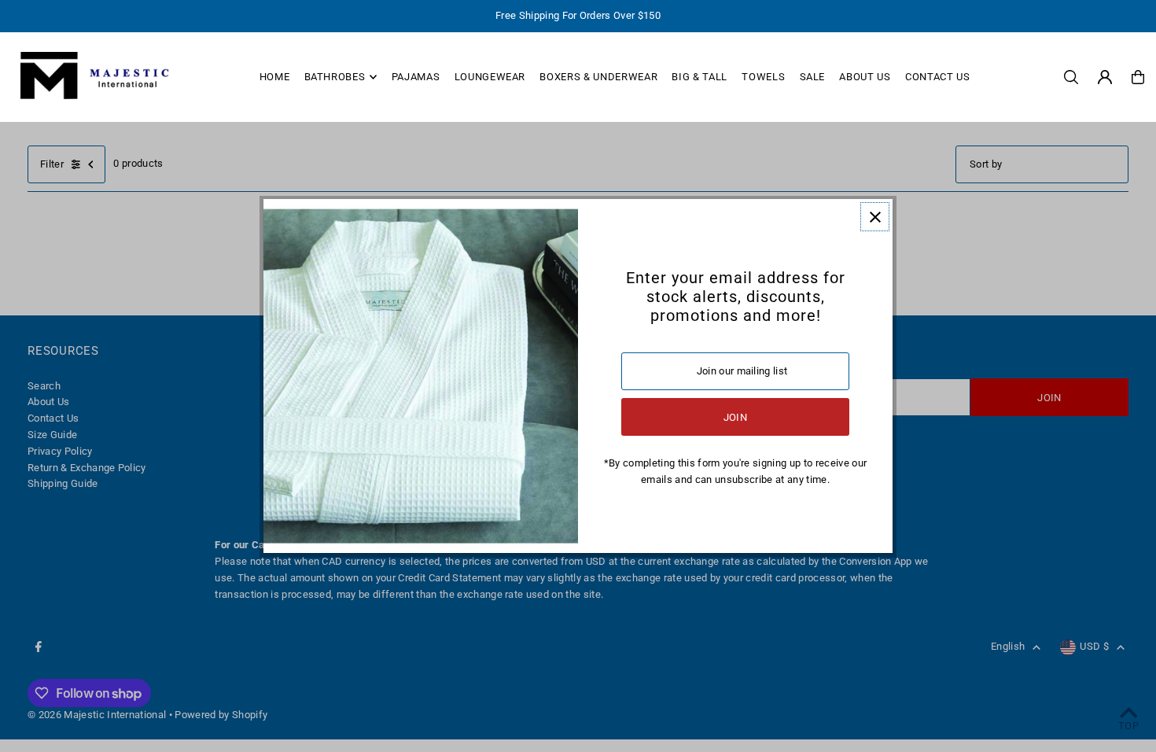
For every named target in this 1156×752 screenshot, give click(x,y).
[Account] (1105, 77)
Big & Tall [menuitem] (699, 77)
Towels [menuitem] (763, 77)
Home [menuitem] (275, 77)
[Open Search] (1071, 77)
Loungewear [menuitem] (490, 77)
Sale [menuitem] (813, 77)
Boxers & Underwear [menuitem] (598, 77)
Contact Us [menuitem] (937, 77)
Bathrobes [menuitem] (335, 77)
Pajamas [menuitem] (416, 77)
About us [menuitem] (864, 77)
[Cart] (1138, 77)
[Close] (875, 216)
